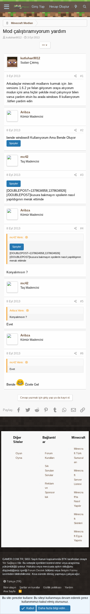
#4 (82, 228)
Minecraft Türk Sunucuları (78, 455)
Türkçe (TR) (13, 581)
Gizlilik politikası (52, 587)
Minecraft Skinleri (78, 519)
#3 (82, 175)
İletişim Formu (69, 570)
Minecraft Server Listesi (78, 477)
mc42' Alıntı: (17, 237)
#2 (82, 130)
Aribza (25, 112)
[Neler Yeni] (76, 7)
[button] (6, 7)
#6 (82, 353)
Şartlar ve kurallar (29, 587)
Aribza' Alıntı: (17, 310)
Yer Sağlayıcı (10, 562)
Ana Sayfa (9, 591)
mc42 (24, 157)
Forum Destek (36, 570)
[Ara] (84, 7)
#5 (82, 301)
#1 (82, 76)
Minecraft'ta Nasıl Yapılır (78, 499)
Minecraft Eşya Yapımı (78, 536)
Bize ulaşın (9, 587)
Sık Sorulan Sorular (49, 470)
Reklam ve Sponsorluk (50, 490)
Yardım (69, 587)
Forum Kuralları (49, 455)
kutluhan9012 (14, 37)
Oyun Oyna (19, 455)
